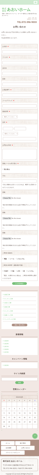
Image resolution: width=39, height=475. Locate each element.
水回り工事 (7, 303)
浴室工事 (7, 294)
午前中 (6, 271)
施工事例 (23, 443)
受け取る (7, 169)
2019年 (6, 352)
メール (12, 259)
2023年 (6, 344)
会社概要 (8, 448)
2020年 (6, 349)
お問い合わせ (25, 448)
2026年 (6, 341)
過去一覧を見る (20, 325)
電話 (5, 259)
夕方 (18, 271)
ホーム (8, 443)
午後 (12, 271)
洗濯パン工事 (8, 315)
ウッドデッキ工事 (10, 319)
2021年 (6, 346)
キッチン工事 (8, 299)
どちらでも (21, 259)
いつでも (31, 271)
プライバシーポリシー (13, 452)
